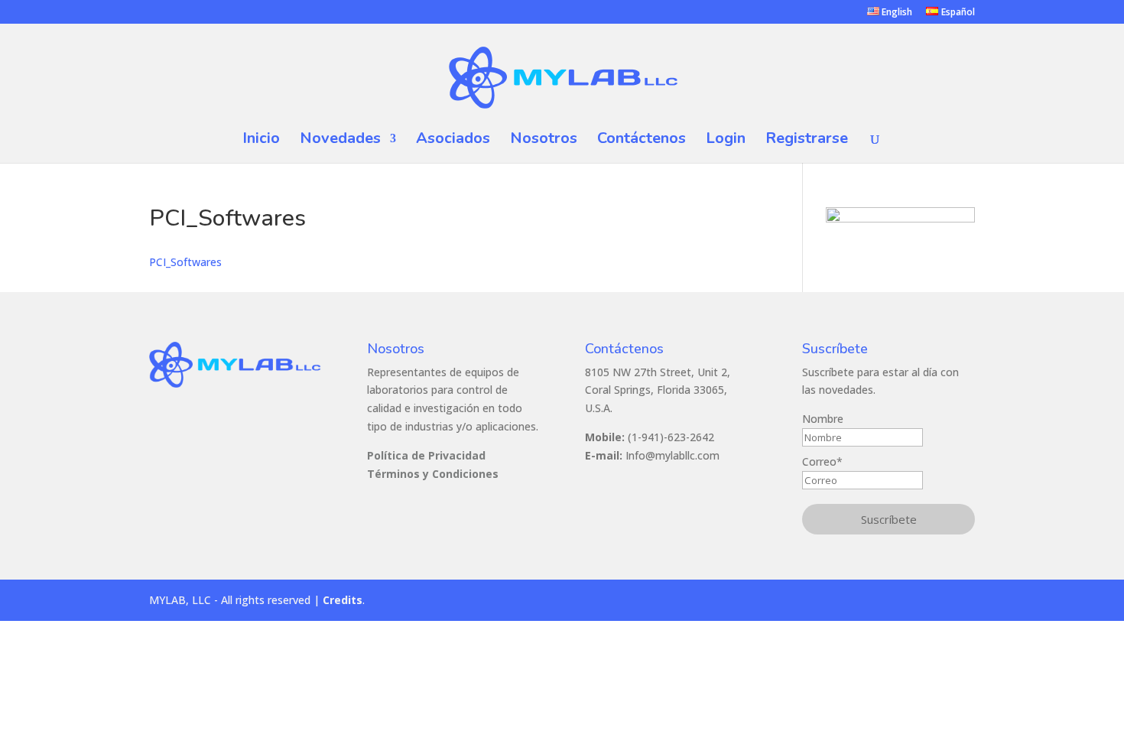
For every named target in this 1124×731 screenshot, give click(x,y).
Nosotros (543, 140)
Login (726, 140)
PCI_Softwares (185, 262)
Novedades (340, 140)
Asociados (453, 140)
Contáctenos (641, 140)
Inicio (261, 140)
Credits (342, 600)
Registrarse (806, 140)
